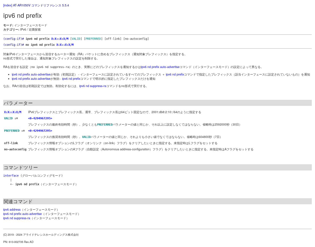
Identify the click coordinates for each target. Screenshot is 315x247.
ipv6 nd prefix (175, 74)
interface (11, 175)
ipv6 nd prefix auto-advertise (160, 67)
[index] (7, 5)
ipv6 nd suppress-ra (92, 86)
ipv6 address (12, 209)
